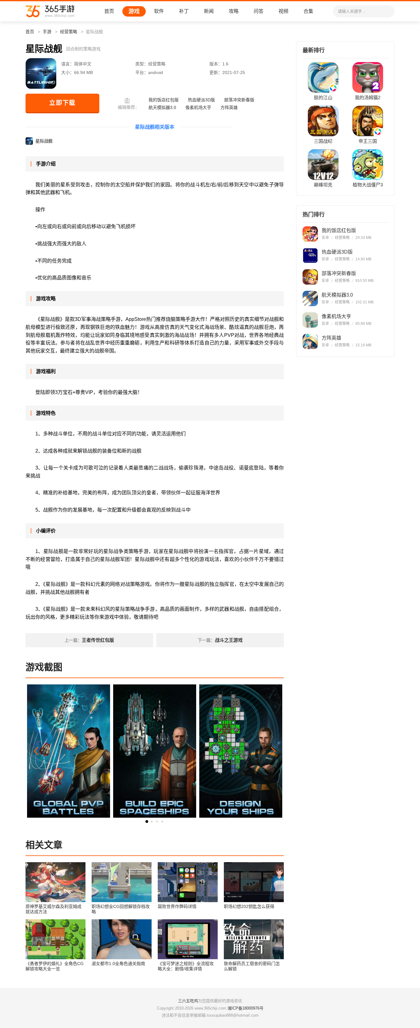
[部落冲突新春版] (310, 277)
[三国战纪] (323, 121)
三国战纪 (323, 141)
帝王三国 (368, 141)
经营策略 (68, 31)
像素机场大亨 (198, 107)
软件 (159, 11)
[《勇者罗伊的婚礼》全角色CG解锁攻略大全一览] (55, 939)
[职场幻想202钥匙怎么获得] (254, 882)
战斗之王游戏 (229, 640)
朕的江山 (323, 97)
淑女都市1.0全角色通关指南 (118, 963)
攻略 (234, 11)
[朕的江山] (323, 77)
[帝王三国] (367, 121)
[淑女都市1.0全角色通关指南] (122, 939)
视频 (283, 11)
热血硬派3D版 (201, 99)
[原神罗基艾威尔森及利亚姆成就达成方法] (55, 882)
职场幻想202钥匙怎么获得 (249, 906)
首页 (109, 11)
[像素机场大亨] (310, 320)
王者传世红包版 (98, 640)
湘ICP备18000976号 (245, 1008)
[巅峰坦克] (323, 164)
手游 (47, 31)
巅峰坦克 (323, 184)
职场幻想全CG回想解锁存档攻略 (121, 909)
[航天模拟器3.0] (310, 298)
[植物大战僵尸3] (367, 164)
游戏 (134, 11)
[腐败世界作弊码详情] (188, 882)
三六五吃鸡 (188, 1001)
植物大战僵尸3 (368, 184)
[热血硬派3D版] (310, 255)
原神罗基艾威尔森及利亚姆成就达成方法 (53, 909)
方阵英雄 (229, 107)
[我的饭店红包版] (310, 234)
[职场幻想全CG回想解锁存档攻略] (122, 882)
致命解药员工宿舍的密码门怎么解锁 (252, 966)
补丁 (184, 11)
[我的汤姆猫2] (367, 77)
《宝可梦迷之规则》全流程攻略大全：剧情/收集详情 (186, 966)
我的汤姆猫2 (367, 97)
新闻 (209, 11)
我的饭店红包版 (164, 99)
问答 (258, 11)
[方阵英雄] (310, 341)
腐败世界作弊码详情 (177, 906)
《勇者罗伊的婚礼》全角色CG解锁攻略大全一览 (55, 966)
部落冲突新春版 (239, 99)
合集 (308, 11)
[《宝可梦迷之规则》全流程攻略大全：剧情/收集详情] (188, 939)
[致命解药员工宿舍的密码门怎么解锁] (254, 939)
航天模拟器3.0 (162, 107)
